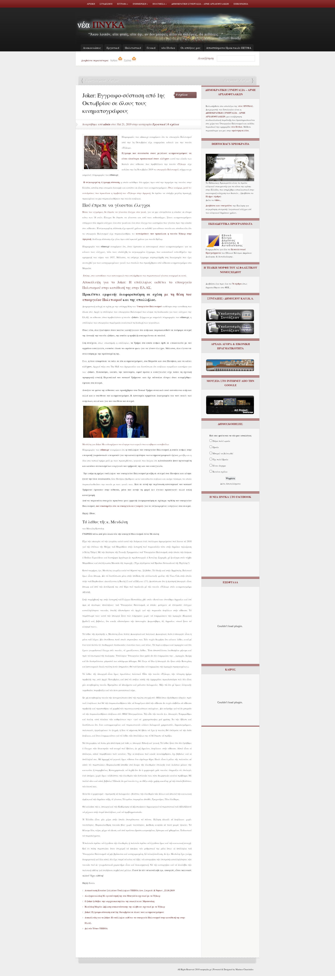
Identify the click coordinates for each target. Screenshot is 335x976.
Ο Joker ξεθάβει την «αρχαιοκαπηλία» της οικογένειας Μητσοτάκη (119, 901)
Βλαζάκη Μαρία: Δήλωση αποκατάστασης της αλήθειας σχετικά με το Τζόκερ (125, 906)
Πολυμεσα (160, 3)
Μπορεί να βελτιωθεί (223, 453)
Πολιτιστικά (133, 48)
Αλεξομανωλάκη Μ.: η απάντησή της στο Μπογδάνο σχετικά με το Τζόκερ (122, 895)
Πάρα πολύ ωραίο (221, 441)
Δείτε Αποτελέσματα (230, 483)
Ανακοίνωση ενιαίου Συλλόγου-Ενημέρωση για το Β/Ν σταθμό (100, 80)
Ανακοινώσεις (92, 48)
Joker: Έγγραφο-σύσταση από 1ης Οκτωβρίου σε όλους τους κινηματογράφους (124, 912)
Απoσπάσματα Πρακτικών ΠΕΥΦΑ (228, 48)
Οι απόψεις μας (190, 48)
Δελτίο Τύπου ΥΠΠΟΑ (96, 928)
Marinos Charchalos (244, 969)
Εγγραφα (122, 3)
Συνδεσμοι (106, 3)
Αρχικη (91, 3)
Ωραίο (216, 447)
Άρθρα (114, 60)
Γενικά (151, 48)
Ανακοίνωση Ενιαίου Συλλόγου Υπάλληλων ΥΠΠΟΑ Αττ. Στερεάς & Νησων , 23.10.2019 (130, 890)
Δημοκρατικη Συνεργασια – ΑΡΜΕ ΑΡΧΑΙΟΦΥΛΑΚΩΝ (200, 3)
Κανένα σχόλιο (220, 471)
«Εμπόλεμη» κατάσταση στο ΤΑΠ (236, 80)
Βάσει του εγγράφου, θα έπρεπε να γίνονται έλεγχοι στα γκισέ (114, 211)
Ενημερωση (140, 3)
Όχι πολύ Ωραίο (220, 459)
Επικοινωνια (241, 3)
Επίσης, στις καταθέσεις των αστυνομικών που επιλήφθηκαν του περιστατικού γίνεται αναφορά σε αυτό (134, 275)
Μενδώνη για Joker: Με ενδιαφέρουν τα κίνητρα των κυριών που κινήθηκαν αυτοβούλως (125, 444)
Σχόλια (128, 60)
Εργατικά (113, 48)
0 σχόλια (181, 95)
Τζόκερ (181, 164)
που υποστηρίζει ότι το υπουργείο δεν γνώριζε (120, 506)
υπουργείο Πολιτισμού (168, 169)
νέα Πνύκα (168, 48)
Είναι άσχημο (219, 465)
